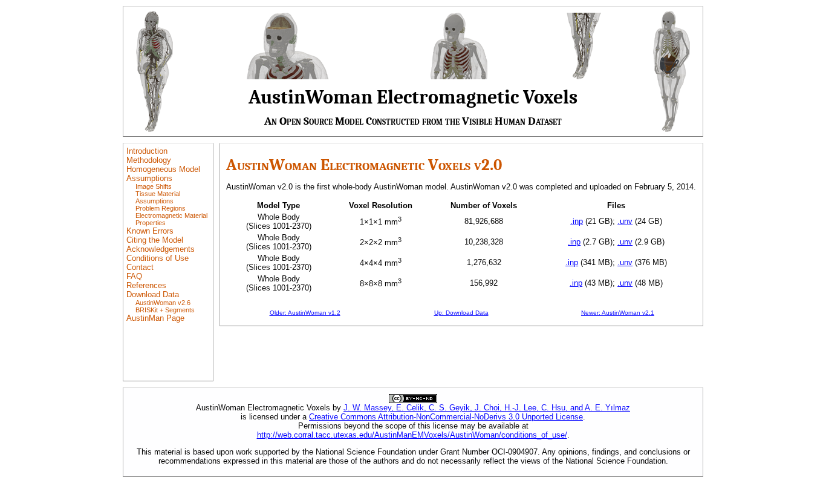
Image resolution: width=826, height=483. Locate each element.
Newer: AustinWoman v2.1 (617, 312)
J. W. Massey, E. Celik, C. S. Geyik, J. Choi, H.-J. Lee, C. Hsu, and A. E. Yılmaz (486, 407)
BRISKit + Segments (165, 310)
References (146, 285)
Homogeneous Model (163, 169)
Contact (140, 267)
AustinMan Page (155, 318)
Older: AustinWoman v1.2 (305, 312)
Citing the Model (154, 240)
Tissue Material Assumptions (157, 197)
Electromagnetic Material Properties (171, 219)
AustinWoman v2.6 (162, 302)
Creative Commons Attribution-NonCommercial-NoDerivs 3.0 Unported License (446, 416)
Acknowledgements (160, 249)
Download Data (152, 294)
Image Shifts (153, 186)
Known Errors (150, 230)
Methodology (148, 160)
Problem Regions (160, 208)
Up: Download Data (461, 312)
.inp (576, 221)
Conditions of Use (157, 258)
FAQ (134, 276)
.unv (625, 221)
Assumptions (149, 178)
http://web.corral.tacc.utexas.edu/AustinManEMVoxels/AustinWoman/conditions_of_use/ (412, 434)
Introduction (146, 151)
